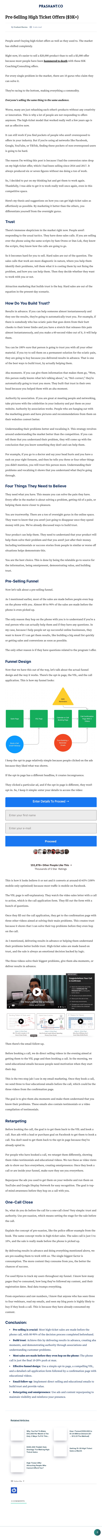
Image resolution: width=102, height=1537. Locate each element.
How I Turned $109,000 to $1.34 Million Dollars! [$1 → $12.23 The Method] (81, 1433)
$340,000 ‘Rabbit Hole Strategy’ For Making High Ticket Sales (38, 1449)
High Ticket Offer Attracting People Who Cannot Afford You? (36, 1465)
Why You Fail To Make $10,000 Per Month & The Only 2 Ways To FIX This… (38, 1433)
